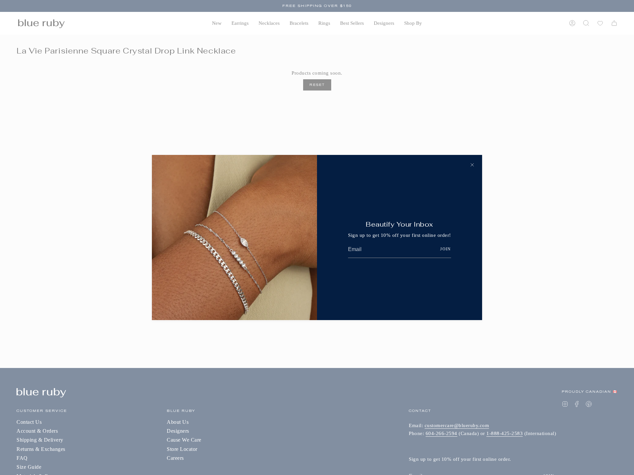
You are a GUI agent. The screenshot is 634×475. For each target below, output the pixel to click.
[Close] (472, 165)
